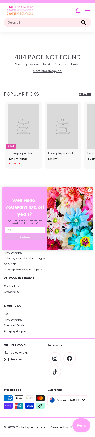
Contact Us (11, 286)
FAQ (6, 314)
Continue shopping (47, 71)
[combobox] (47, 22)
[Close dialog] (90, 190)
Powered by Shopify (65, 427)
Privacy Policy (13, 252)
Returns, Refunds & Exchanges (24, 258)
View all (85, 94)
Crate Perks (12, 292)
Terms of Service (15, 325)
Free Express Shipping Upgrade (25, 269)
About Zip (10, 264)
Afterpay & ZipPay (16, 331)
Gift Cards (11, 297)
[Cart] (78, 10)
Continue (25, 237)
